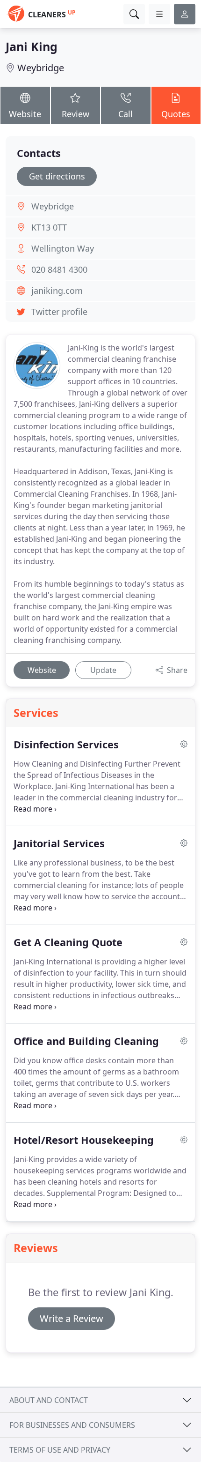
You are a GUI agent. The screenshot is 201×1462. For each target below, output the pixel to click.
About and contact (48, 1400)
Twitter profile (59, 311)
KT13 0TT (49, 227)
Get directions (57, 176)
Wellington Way (62, 248)
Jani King (31, 46)
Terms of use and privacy (59, 1450)
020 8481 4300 (59, 269)
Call (125, 113)
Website (25, 113)
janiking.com (57, 290)
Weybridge (40, 67)
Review (75, 113)
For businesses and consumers (72, 1425)
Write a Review (71, 1318)
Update (103, 670)
